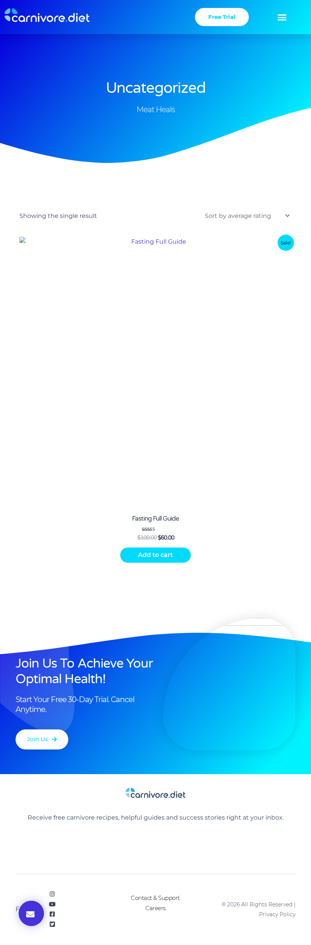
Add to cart (155, 555)
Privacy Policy (277, 914)
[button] (282, 17)
